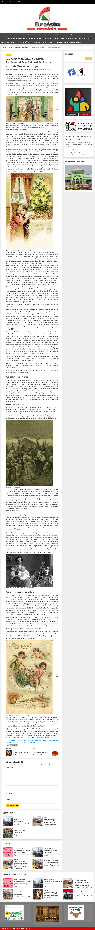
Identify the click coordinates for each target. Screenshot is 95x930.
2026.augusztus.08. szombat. (53, 865)
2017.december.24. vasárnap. (32, 69)
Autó (62, 38)
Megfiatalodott (18, 832)
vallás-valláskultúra (14, 745)
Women (24, 848)
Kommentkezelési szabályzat (72, 42)
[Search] (93, 38)
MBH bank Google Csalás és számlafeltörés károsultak (24, 35)
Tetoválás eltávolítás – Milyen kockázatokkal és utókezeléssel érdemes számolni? (52, 894)
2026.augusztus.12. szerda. (82, 887)
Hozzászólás (10, 767)
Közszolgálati (81, 892)
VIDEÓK (44, 42)
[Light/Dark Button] (89, 38)
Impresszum (58, 42)
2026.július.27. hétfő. (22, 834)
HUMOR (39, 38)
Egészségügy (47, 38)
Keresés (69, 54)
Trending (20, 848)
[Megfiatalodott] (8, 833)
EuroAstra (9, 55)
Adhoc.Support (62, 35)
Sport (13, 42)
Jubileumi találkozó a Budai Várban (21, 820)
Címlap (3, 35)
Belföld (31, 38)
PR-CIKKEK (37, 42)
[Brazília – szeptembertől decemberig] (38, 864)
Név (7, 787)
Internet (69, 38)
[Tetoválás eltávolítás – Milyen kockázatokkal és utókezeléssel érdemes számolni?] (38, 894)
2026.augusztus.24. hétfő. (24, 854)
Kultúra (81, 38)
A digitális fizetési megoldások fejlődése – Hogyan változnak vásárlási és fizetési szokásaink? (51, 822)
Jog (76, 38)
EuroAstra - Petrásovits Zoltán (15, 69)
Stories (15, 848)
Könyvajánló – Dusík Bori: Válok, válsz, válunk (22, 851)
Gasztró (56, 38)
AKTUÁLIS (46, 35)
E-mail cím (9, 793)
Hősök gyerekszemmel (81, 894)
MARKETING (4, 42)
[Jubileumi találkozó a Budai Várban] (8, 821)
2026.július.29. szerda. (82, 895)
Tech (18, 42)
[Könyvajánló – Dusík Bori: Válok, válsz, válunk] (8, 852)
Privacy (50, 42)
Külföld (13, 38)
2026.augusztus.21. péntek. (24, 823)
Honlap (8, 799)
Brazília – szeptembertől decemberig (51, 863)
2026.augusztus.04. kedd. (52, 899)
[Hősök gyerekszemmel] (68, 894)
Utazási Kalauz (27, 42)
